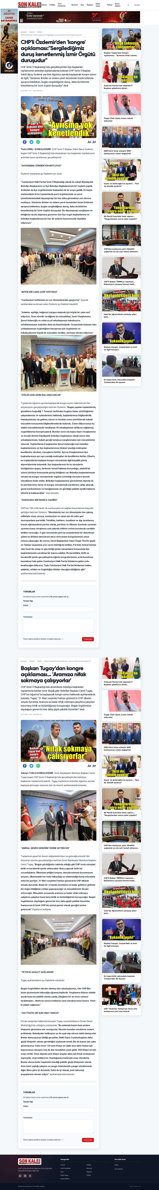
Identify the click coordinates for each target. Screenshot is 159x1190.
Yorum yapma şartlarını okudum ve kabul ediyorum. (42, 639)
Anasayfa (24, 32)
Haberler (32, 32)
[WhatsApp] (20, 1176)
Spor (82, 5)
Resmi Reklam (117, 5)
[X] (30, 1176)
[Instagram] (25, 1176)
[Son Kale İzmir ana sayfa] (29, 1161)
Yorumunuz (27, 617)
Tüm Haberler (119, 1169)
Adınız (25, 605)
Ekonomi (74, 5)
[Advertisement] (149, 41)
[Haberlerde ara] (128, 5)
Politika (52, 5)
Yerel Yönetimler (62, 5)
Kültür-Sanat (98, 5)
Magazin (90, 5)
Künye (116, 1165)
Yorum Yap (88, 639)
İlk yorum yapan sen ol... (60, 597)
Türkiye (109, 5)
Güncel (44, 5)
